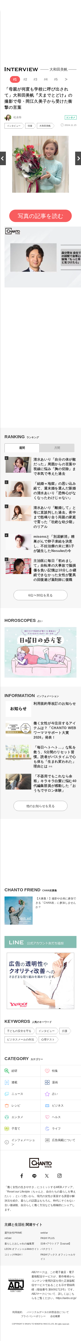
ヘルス (56, 1117)
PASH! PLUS (47, 1238)
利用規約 (17, 1312)
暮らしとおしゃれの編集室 (19, 1243)
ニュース (17, 1093)
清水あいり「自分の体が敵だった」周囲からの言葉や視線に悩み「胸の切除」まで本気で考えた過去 (55, 466)
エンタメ (70, 117)
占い (55, 1093)
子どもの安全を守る (19, 1031)
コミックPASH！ (13, 1254)
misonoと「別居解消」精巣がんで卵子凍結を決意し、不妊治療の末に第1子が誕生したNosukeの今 (54, 544)
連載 (14, 1082)
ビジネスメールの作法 (20, 1039)
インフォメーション (23, 1142)
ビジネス (58, 1105)
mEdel (7, 1238)
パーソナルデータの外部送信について (48, 1312)
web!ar (44, 1232)
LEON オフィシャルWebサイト (21, 1249)
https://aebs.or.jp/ (66, 1298)
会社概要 (55, 1316)
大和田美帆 (45, 126)
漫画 (55, 1082)
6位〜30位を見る (40, 595)
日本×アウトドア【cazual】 (55, 1243)
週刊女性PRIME (13, 1232)
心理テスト (48, 1039)
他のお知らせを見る (40, 806)
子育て (15, 1128)
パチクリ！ (46, 1249)
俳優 (30, 126)
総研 (14, 1070)
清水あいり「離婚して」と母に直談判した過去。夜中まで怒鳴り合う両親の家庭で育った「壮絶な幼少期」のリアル (55, 517)
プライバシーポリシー (33, 1316)
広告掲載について (63, 1140)
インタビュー (13, 126)
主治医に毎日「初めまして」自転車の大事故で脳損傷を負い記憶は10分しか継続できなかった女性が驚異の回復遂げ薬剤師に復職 (55, 570)
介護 (64, 1031)
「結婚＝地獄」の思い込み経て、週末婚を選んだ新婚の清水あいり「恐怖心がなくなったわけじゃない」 (55, 491)
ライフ (56, 1128)
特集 (55, 1070)
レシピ (15, 1105)
